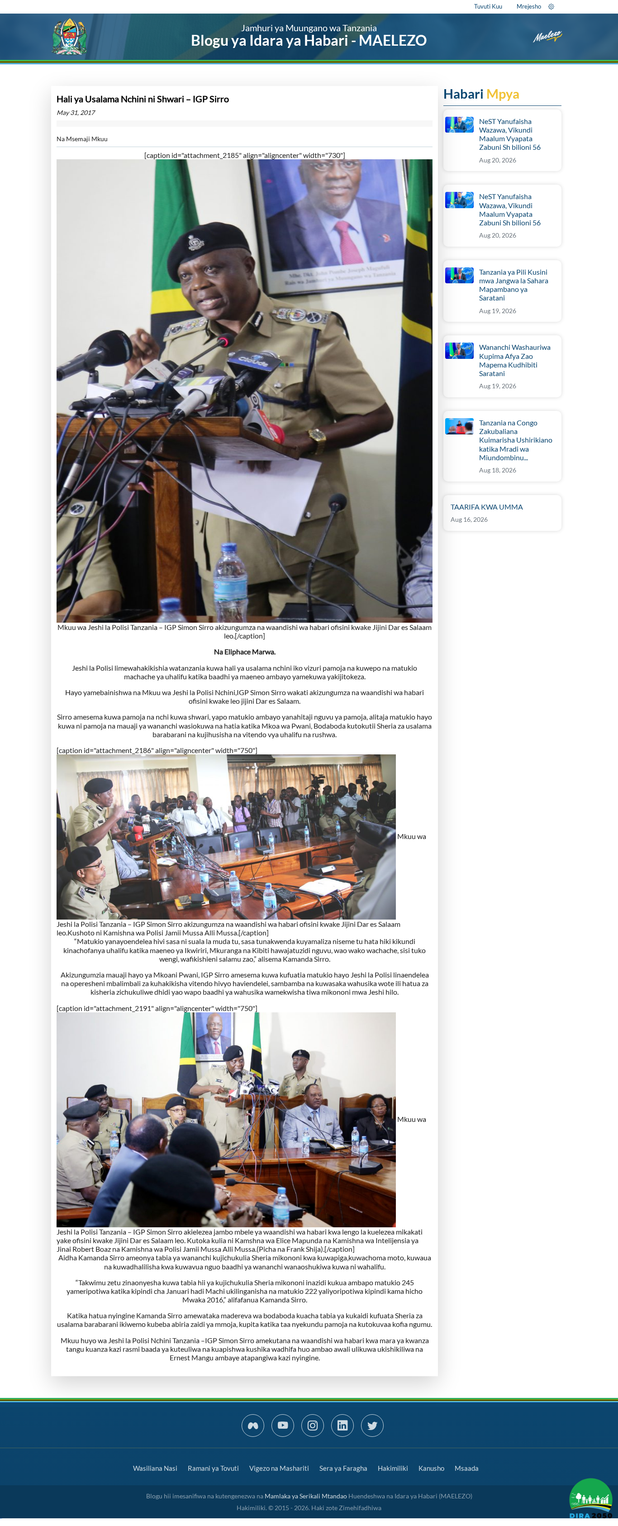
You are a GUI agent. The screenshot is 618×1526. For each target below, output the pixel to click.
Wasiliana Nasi (155, 1468)
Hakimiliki (393, 1468)
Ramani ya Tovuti (213, 1468)
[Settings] (551, 6)
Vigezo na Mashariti (279, 1468)
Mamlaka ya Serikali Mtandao (306, 1496)
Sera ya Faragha (343, 1468)
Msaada (467, 1468)
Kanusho (431, 1468)
